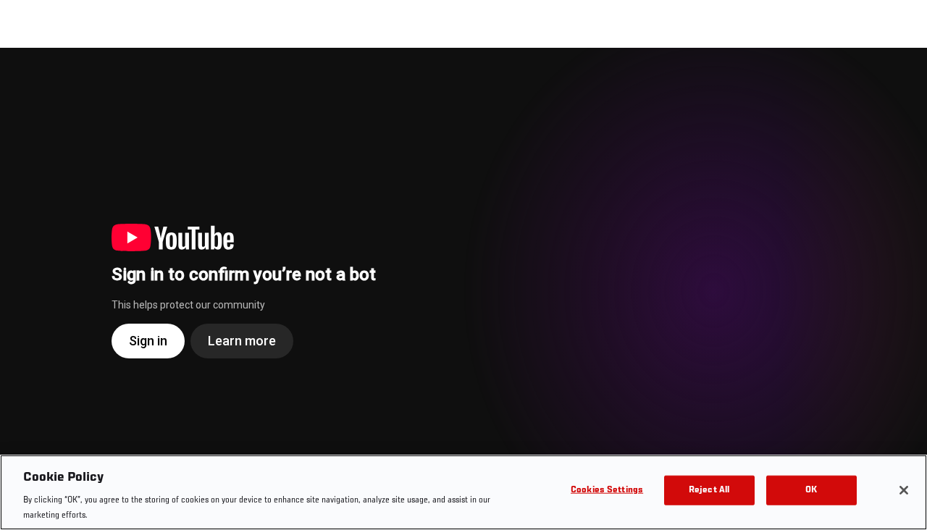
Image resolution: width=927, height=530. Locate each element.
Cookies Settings (607, 490)
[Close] (904, 490)
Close (899, 76)
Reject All (709, 490)
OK (811, 490)
